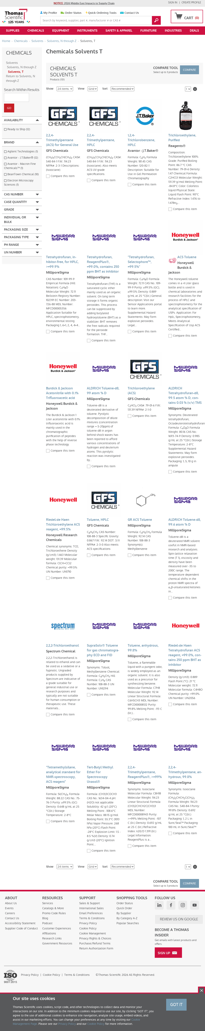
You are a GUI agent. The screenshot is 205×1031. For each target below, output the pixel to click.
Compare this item (62, 176)
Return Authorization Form (96, 948)
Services (47, 903)
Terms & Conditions (92, 918)
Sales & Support (89, 903)
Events (9, 908)
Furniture (148, 31)
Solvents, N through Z (21, 67)
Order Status (73, 13)
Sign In (172, 2)
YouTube (194, 905)
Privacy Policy (88, 923)
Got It (176, 1004)
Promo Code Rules (54, 913)
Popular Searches (128, 923)
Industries (173, 31)
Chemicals (35, 31)
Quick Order (124, 908)
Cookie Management (92, 933)
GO (156, 20)
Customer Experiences (56, 928)
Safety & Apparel (119, 31)
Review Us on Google (179, 919)
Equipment (60, 31)
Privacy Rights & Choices (95, 938)
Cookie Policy (87, 928)
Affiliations (49, 933)
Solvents (12, 63)
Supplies (12, 31)
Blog (45, 918)
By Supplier (124, 913)
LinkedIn (159, 905)
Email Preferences (91, 913)
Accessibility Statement (20, 923)
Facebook (171, 905)
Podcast (47, 923)
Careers (10, 913)
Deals (194, 31)
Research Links (52, 938)
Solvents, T (15, 72)
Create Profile (191, 2)
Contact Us (132, 13)
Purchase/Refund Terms (95, 943)
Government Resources (57, 943)
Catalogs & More (53, 908)
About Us (11, 903)
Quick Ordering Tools (102, 13)
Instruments (87, 31)
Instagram (182, 905)
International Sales (91, 908)
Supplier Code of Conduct (21, 928)
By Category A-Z (127, 918)
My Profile (50, 13)
